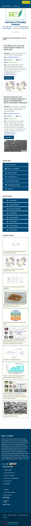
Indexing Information (13, 185)
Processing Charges (12, 181)
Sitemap (5, 517)
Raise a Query (8, 495)
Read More (8, 78)
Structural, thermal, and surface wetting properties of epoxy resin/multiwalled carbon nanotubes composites (15, 100)
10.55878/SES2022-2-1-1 (13, 57)
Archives (9, 189)
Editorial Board (22, 515)
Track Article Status (9, 472)
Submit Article (11, 164)
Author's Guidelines (13, 168)
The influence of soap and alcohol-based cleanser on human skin (14, 48)
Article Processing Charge (11, 478)
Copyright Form (12, 177)
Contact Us (16, 6)
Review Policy (7, 481)
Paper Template (11, 172)
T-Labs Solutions (13, 524)
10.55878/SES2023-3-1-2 (13, 113)
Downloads (7, 483)
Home (4, 515)
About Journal (6, 6)
